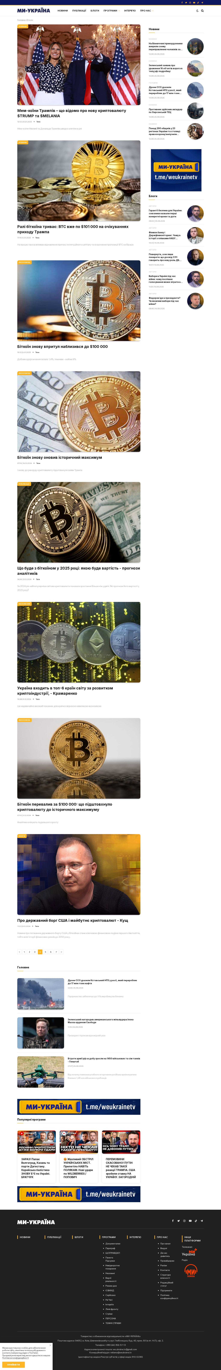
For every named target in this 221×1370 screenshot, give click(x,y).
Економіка (24, 262)
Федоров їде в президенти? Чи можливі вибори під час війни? (164, 301)
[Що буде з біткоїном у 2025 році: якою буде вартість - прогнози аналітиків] (78, 522)
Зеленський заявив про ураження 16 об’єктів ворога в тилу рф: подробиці (166, 68)
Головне (153, 83)
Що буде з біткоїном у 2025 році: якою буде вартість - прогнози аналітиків (78, 571)
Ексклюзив (24, 604)
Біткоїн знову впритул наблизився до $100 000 (62, 346)
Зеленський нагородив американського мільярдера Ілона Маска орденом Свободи (101, 1021)
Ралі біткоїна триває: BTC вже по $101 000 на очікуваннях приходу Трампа (73, 229)
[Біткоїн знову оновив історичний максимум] (78, 411)
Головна (21, 20)
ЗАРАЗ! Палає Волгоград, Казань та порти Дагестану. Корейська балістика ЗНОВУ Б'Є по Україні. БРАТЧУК (35, 1168)
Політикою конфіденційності (15, 1358)
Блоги (95, 10)
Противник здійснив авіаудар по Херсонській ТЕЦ (165, 111)
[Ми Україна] (33, 10)
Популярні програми (31, 1119)
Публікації (79, 10)
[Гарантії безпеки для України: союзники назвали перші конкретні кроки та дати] (195, 213)
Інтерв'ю (130, 10)
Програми (110, 10)
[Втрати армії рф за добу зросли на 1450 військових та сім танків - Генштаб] (40, 1072)
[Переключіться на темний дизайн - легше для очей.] (197, 10)
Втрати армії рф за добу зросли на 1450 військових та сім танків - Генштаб (104, 1060)
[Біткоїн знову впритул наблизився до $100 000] (78, 300)
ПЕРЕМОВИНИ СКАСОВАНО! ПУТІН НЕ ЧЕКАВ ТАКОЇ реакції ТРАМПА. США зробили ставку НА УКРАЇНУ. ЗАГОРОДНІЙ (121, 1168)
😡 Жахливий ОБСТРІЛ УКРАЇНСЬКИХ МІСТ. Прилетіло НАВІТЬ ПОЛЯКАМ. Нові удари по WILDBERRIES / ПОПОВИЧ (78, 1168)
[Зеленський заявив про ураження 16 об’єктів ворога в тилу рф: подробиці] (195, 68)
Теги (38, 122)
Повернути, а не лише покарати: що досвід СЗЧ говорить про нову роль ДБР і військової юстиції (165, 257)
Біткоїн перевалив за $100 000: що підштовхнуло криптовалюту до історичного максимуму (64, 807)
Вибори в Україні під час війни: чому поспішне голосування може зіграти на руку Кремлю (165, 279)
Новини (63, 10)
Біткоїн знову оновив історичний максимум (59, 457)
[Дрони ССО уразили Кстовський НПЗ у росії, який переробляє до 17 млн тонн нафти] (40, 993)
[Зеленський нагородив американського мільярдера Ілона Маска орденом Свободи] (40, 1032)
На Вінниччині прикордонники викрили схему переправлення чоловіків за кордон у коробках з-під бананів (166, 46)
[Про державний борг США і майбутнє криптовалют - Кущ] (78, 874)
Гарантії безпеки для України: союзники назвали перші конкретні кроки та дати (165, 213)
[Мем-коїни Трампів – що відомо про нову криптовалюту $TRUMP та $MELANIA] (78, 64)
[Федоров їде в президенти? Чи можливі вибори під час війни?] (195, 301)
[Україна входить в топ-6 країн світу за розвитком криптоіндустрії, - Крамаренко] (78, 642)
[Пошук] (202, 10)
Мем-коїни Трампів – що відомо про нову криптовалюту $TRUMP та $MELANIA (71, 113)
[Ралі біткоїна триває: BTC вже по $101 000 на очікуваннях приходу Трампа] (78, 180)
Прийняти (13, 1364)
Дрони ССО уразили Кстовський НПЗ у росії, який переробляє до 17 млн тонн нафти (102, 982)
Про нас (145, 10)
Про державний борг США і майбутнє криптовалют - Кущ (72, 920)
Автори (152, 206)
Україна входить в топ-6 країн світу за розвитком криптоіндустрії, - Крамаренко (65, 691)
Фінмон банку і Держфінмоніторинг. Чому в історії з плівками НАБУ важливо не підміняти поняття (165, 235)
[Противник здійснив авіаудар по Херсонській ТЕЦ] (195, 110)
